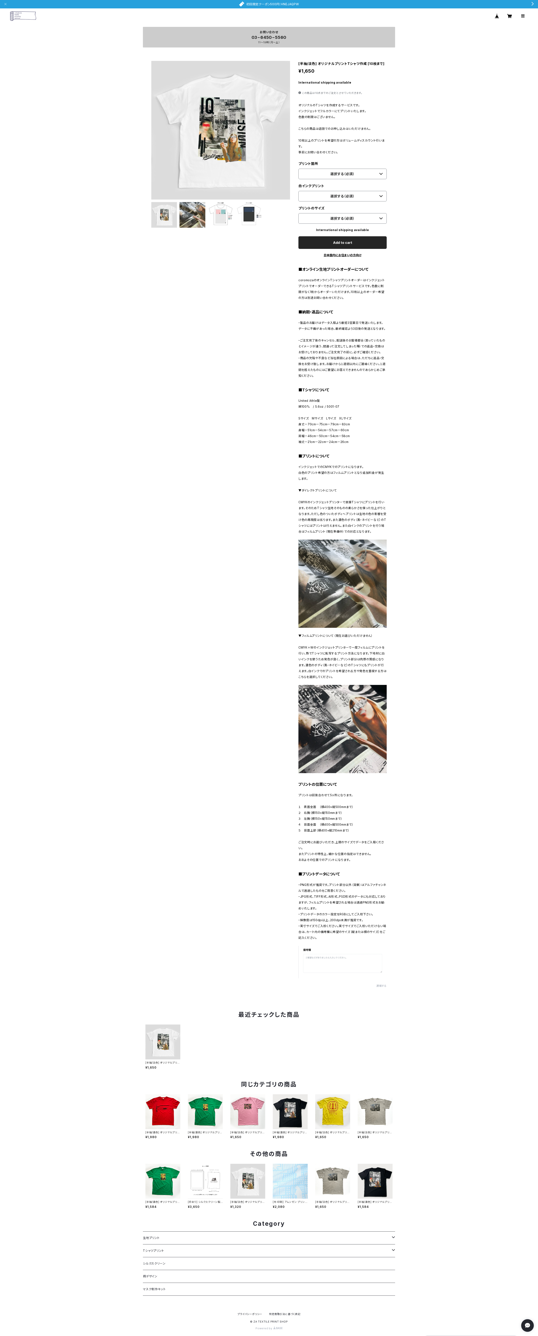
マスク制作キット (154, 1289)
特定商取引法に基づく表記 (285, 1314)
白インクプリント (311, 186)
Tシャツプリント (153, 1250)
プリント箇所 (308, 164)
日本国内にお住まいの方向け (342, 255)
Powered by (264, 1328)
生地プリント (151, 1238)
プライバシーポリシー (249, 1314)
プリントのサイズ (311, 208)
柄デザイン (150, 1276)
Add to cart (342, 242)
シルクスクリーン (154, 1263)
